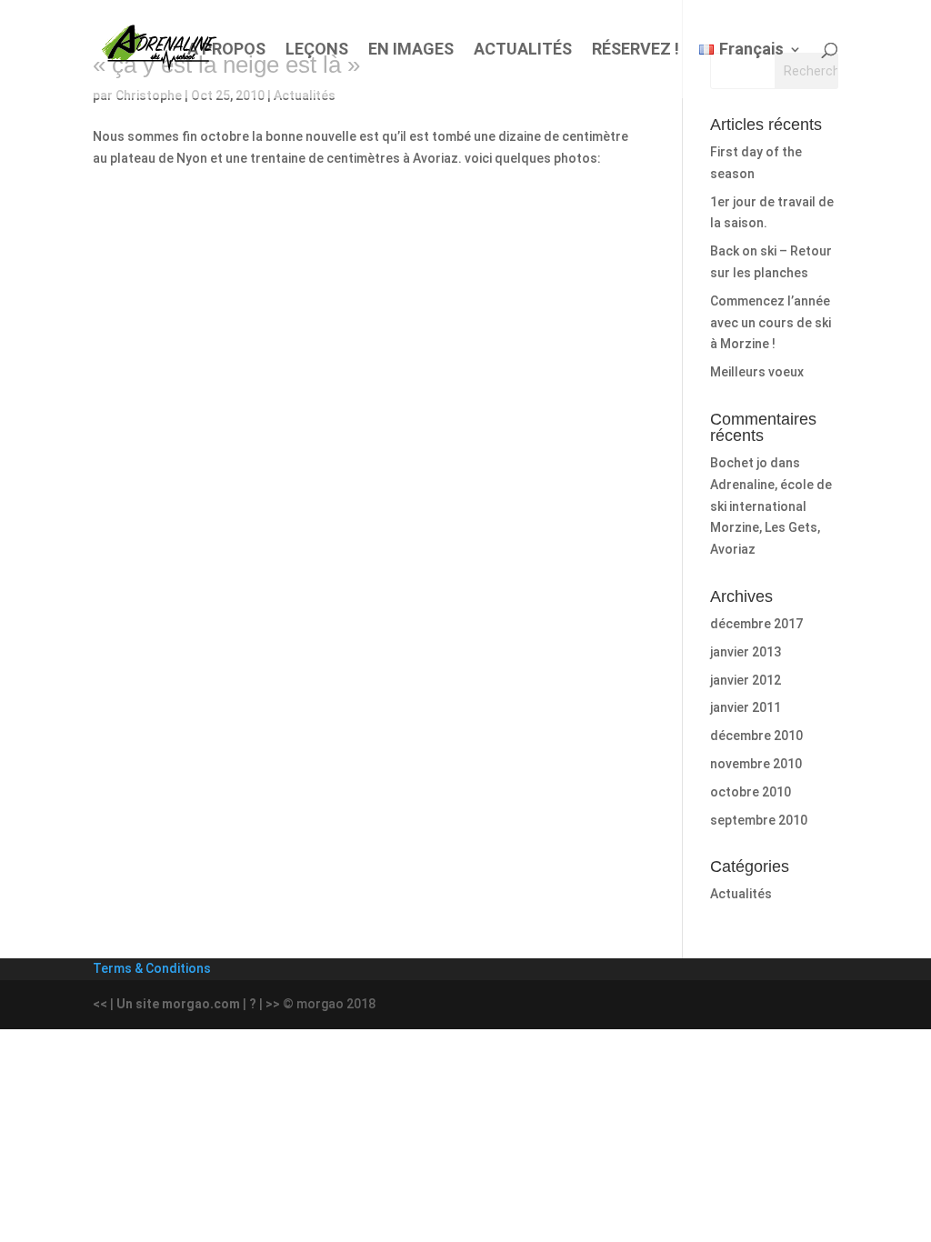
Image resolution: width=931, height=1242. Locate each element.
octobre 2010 (750, 792)
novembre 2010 (756, 763)
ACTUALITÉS (523, 50)
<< (100, 1004)
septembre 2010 (758, 820)
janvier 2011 (745, 707)
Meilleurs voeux (757, 372)
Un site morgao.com (178, 1004)
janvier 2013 (745, 652)
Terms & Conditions (152, 968)
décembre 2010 (756, 735)
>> (272, 1004)
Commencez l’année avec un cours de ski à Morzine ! (770, 323)
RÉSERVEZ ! (635, 50)
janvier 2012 (745, 680)
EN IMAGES (411, 50)
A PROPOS (226, 50)
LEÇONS (316, 50)
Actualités (741, 893)
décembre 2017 (756, 623)
